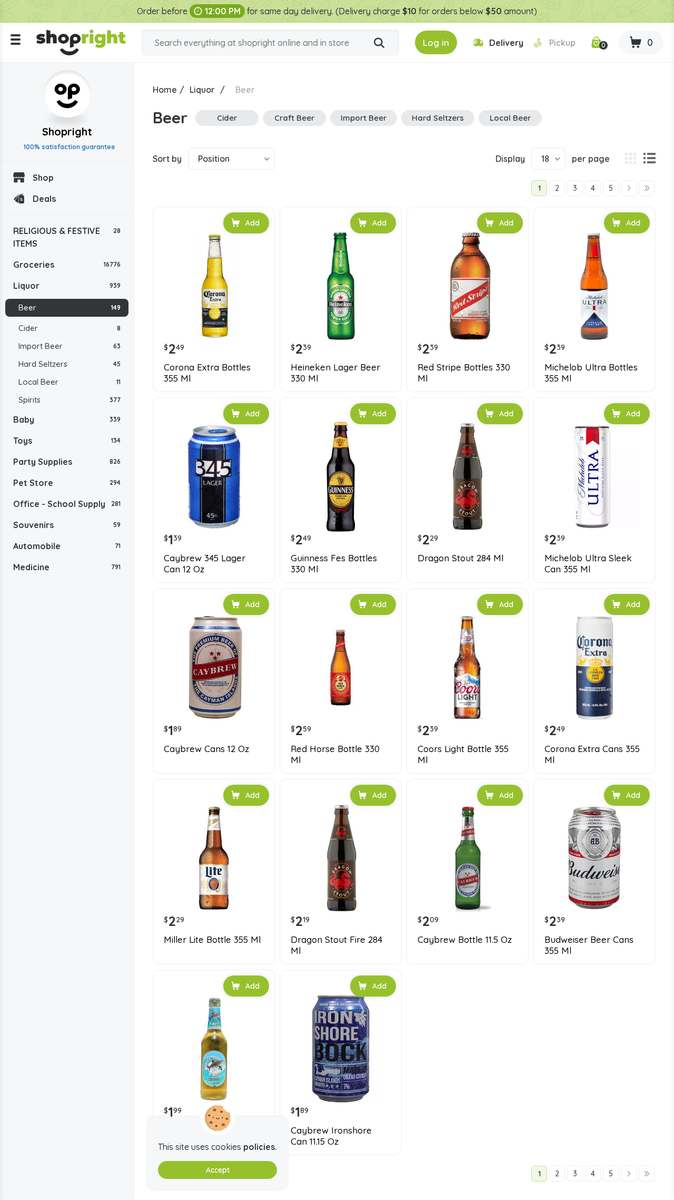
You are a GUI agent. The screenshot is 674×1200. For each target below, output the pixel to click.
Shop (43, 177)
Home (165, 89)
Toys (67, 440)
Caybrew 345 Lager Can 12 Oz (204, 563)
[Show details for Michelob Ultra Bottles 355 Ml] (594, 286)
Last (647, 188)
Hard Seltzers (69, 364)
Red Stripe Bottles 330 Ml (464, 372)
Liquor (67, 285)
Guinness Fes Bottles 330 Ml (334, 563)
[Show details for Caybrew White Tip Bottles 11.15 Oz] (213, 1049)
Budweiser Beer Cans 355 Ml (588, 944)
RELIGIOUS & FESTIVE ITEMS (67, 237)
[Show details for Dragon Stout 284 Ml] (467, 477)
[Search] (379, 43)
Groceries (67, 264)
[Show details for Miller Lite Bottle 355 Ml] (213, 858)
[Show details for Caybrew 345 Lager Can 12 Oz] (213, 477)
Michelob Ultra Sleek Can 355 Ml (588, 563)
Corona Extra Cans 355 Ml (592, 754)
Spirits (69, 400)
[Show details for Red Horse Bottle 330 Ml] (340, 667)
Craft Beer (294, 118)
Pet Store (67, 482)
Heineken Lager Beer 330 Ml (335, 372)
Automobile (67, 546)
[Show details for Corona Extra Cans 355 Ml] (594, 667)
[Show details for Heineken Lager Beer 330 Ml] (340, 286)
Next (629, 188)
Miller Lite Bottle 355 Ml (212, 939)
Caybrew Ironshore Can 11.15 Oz (331, 1135)
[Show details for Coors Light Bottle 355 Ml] (467, 667)
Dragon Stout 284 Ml (460, 558)
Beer (69, 308)
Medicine (67, 567)
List (649, 158)
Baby (67, 419)
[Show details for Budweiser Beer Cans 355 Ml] (594, 858)
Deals (44, 198)
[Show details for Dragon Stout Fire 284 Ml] (340, 858)
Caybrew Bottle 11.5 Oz (465, 939)
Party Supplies (67, 461)
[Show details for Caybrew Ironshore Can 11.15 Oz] (340, 1049)
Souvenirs (67, 525)
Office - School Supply (67, 504)
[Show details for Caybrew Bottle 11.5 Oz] (467, 858)
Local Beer (69, 382)
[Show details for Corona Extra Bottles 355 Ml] (213, 286)
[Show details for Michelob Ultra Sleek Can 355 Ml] (594, 477)
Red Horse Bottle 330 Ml (335, 754)
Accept (218, 1170)
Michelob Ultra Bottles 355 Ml (591, 372)
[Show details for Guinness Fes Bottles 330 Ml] (340, 477)
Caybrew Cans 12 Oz (206, 749)
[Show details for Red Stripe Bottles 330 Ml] (467, 286)
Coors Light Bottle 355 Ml (463, 754)
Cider (69, 328)
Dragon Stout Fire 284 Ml (336, 944)
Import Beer (69, 346)
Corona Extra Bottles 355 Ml (207, 372)
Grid (630, 158)
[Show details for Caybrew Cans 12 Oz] (213, 667)
